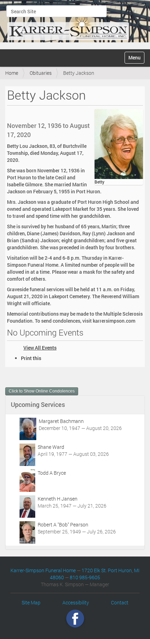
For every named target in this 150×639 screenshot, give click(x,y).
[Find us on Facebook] (75, 618)
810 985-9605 (85, 577)
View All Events (40, 347)
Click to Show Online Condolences (42, 391)
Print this (31, 358)
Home (11, 73)
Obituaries (41, 73)
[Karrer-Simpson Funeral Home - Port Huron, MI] (68, 23)
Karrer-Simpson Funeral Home (43, 570)
